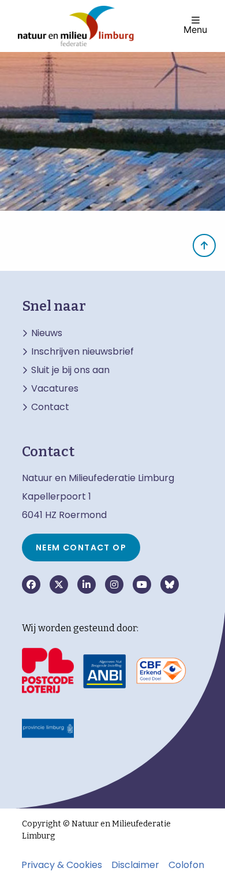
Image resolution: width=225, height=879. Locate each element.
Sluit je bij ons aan (70, 370)
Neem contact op (81, 547)
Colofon (186, 865)
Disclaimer (135, 865)
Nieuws (46, 333)
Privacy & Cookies (61, 865)
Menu (195, 29)
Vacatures (54, 388)
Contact (50, 407)
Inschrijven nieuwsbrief (82, 351)
